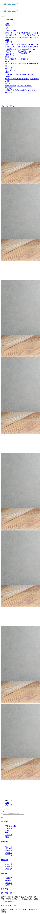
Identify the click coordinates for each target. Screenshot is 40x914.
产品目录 (8, 855)
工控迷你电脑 (10, 826)
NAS (7, 831)
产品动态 (8, 869)
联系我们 (4, 873)
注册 (11, 20)
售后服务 (8, 850)
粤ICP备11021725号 (8, 905)
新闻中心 (4, 860)
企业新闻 (8, 867)
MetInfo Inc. (33, 909)
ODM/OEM (9, 846)
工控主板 (8, 828)
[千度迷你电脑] (20, 8)
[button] (5, 106)
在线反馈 (8, 883)
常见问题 (8, 848)
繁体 (3, 912)
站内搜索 (8, 805)
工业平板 (8, 835)
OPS (7, 833)
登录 (7, 20)
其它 (7, 837)
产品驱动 (8, 853)
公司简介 (8, 878)
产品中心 (4, 821)
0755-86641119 (6, 893)
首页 (7, 24)
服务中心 (4, 841)
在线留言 (8, 885)
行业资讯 (8, 864)
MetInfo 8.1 (14, 909)
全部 (7, 28)
